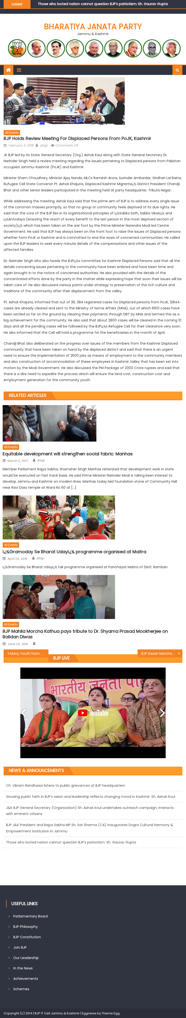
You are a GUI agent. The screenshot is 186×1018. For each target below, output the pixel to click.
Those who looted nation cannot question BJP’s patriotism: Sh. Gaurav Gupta (71, 831)
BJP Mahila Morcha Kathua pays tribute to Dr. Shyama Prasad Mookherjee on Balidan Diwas (85, 634)
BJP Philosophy (25, 926)
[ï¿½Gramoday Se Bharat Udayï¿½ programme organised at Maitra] (92, 517)
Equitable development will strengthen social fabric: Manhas (68, 454)
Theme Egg (111, 1013)
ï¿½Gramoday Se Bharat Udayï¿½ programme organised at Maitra (74, 551)
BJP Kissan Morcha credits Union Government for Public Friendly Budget (161, 653)
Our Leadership (26, 957)
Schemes (21, 989)
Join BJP (20, 947)
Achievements (25, 978)
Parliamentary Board (30, 916)
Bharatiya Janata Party (93, 26)
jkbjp (44, 145)
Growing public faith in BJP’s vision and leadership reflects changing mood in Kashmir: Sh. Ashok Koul (90, 785)
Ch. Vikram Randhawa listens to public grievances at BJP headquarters (97, 4)
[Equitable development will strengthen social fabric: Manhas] (92, 423)
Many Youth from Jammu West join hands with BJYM (29, 653)
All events (12, 133)
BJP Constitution (27, 937)
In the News (23, 968)
